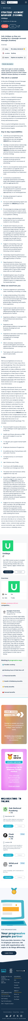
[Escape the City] (3, 2)
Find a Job (16, 982)
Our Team (16, 996)
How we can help (5, 996)
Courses (16, 985)
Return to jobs (7, 8)
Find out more (14, 786)
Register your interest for (14, 736)
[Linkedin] (7, 1016)
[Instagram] (21, 1016)
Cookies (21, 1012)
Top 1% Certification (6, 1001)
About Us (16, 994)
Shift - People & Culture (7, 1003)
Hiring (22, 834)
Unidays (6, 553)
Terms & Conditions (7, 1012)
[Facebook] (14, 1016)
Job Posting (4, 998)
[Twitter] (18, 1016)
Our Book (16, 999)
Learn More (9, 953)
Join (15, 980)
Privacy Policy (16, 1012)
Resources (17, 987)
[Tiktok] (10, 1016)
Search (11, 2)
